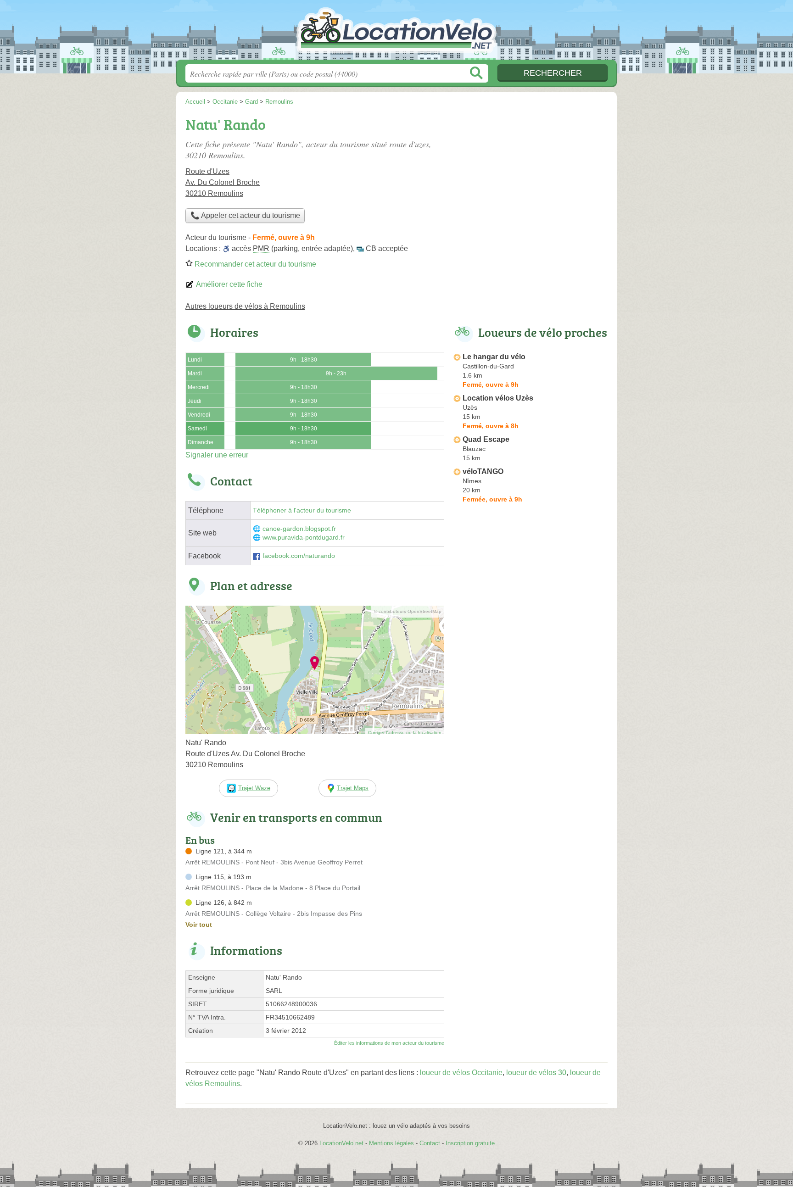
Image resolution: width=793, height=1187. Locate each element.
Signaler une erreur (216, 455)
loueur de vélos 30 (536, 1072)
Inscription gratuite (470, 1143)
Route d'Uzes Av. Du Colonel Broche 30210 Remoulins (222, 182)
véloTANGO (483, 471)
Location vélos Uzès (498, 398)
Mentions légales (391, 1143)
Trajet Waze (254, 788)
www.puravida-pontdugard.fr (303, 537)
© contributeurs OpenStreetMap (407, 611)
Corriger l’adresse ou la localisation (404, 732)
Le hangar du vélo (494, 357)
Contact (429, 1143)
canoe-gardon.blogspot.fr (299, 528)
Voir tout (198, 924)
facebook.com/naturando (298, 555)
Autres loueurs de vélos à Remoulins (245, 306)
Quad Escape (486, 439)
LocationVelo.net (396, 32)
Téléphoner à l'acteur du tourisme (302, 510)
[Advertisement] (530, 177)
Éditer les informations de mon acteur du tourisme (389, 1043)
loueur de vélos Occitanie (461, 1072)
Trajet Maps (353, 788)
